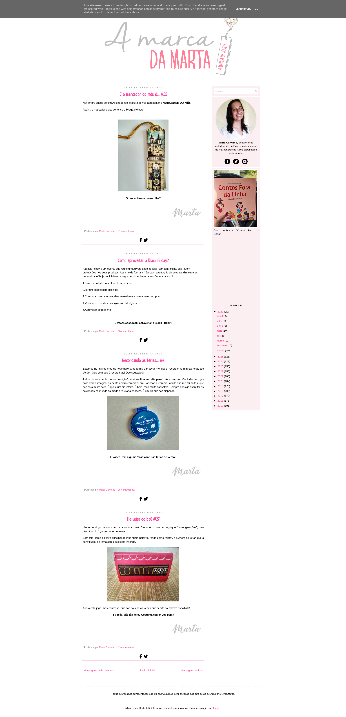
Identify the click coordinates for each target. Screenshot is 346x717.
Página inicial (147, 670)
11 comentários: (126, 231)
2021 (221, 376)
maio (220, 330)
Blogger (216, 708)
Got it (259, 8)
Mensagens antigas (192, 670)
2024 (221, 361)
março (221, 340)
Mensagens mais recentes (99, 670)
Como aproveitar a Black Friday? (143, 261)
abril (219, 335)
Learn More (243, 8)
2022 (221, 371)
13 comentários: (126, 647)
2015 (221, 405)
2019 (221, 386)
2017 (221, 395)
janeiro (221, 350)
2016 (221, 400)
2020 (221, 381)
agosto (221, 315)
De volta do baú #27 (143, 519)
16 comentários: (126, 331)
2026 (221, 311)
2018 (221, 391)
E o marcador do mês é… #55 (143, 95)
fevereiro (222, 345)
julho (220, 321)
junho (220, 325)
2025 (221, 356)
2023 (221, 366)
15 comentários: (126, 490)
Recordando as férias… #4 (143, 361)
